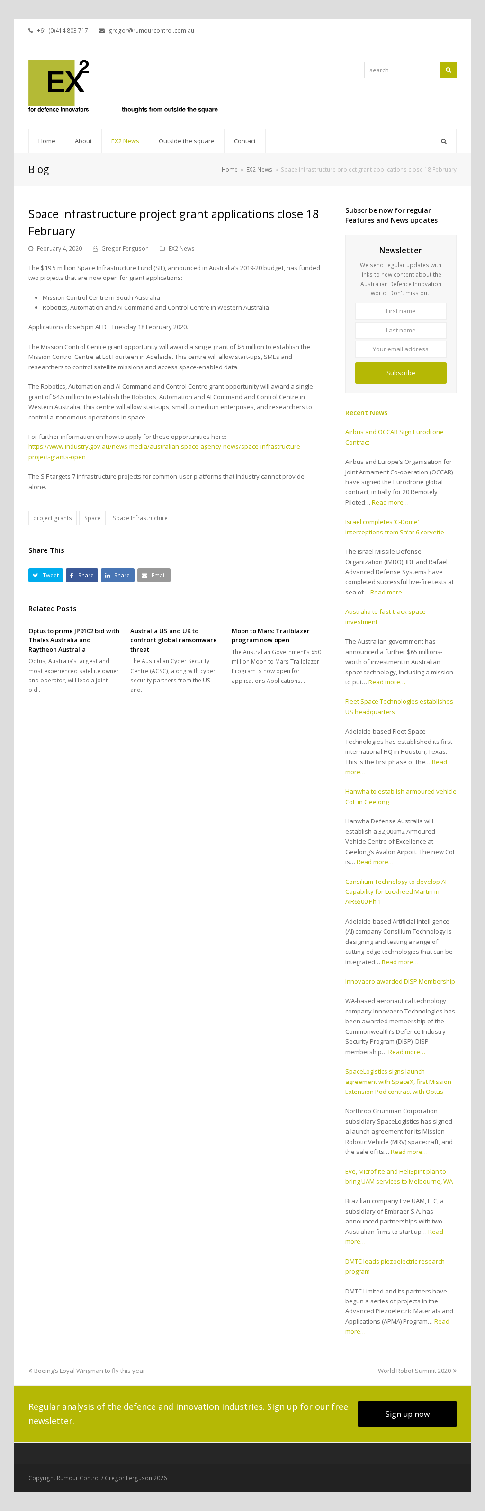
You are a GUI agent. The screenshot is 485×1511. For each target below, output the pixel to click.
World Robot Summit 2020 (414, 1370)
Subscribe (400, 372)
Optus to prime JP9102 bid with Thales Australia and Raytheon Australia (73, 640)
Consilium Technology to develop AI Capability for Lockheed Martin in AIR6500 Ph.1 (396, 891)
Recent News (366, 412)
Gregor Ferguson (125, 249)
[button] (45, 575)
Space (92, 518)
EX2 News (182, 249)
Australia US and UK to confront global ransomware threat (173, 640)
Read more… (390, 502)
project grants (52, 518)
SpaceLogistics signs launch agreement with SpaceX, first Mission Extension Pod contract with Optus (398, 1081)
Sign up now (408, 1414)
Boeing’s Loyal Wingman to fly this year (89, 1370)
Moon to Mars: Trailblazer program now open (271, 636)
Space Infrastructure (140, 518)
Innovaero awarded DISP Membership (400, 981)
